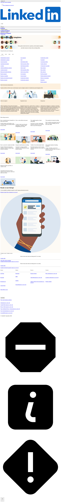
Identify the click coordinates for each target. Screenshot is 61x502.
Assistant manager (3, 69)
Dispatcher (43, 79)
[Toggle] (0, 254)
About (5, 302)
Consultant (43, 59)
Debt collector (43, 71)
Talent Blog (36, 277)
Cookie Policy (6, 304)
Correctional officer (44, 61)
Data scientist (43, 69)
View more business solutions (6, 299)
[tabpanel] (30, 70)
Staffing (16, 280)
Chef (21, 59)
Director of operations (45, 77)
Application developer (4, 63)
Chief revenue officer (24, 71)
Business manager (3, 79)
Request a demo (3, 192)
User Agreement (7, 310)
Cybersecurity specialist (45, 65)
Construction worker (44, 57)
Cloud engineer (23, 75)
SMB (16, 276)
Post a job (8, 5)
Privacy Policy (6, 306)
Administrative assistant (4, 59)
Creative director (44, 63)
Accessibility (6, 312)
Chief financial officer (24, 65)
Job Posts (2, 273)
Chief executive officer (24, 63)
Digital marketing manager (46, 75)
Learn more (2, 129)
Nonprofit (20, 284)
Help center (51, 273)
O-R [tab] (9, 54)
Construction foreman (24, 77)
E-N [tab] (6, 54)
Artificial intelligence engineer (6, 67)
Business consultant (4, 75)
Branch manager (3, 73)
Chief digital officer (24, 61)
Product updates (49, 281)
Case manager (23, 57)
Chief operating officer (24, 69)
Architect (2, 65)
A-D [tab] (2, 54)
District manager (44, 82)
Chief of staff (22, 67)
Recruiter (2, 277)
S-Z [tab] (13, 54)
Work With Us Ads (4, 289)
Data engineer (43, 67)
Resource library (33, 273)
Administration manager (5, 57)
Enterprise (17, 273)
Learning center (52, 277)
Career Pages (2, 285)
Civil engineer (23, 73)
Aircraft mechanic (3, 61)
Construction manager (24, 79)
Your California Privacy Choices (10, 308)
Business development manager (6, 77)
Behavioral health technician (5, 71)
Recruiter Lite (3, 281)
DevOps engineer (44, 73)
